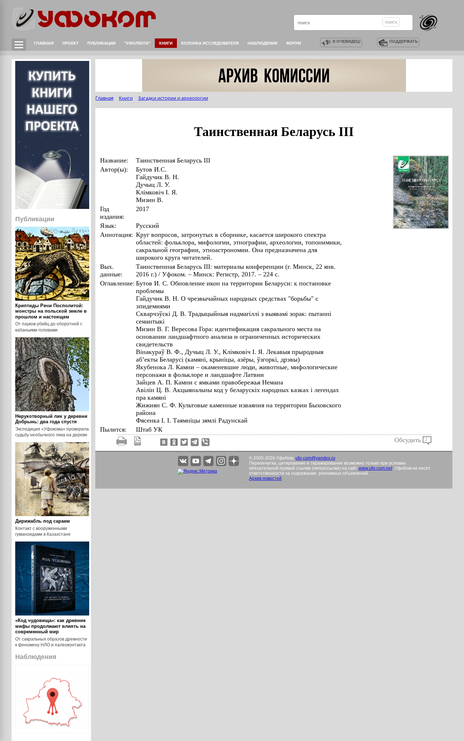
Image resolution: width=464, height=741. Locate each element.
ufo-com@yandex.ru (315, 458)
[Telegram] (195, 441)
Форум (293, 43)
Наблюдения (262, 43)
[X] (183, 441)
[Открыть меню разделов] (19, 44)
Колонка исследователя (210, 43)
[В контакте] (163, 441)
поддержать (403, 41)
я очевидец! (346, 41)
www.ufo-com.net (375, 468)
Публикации (101, 43)
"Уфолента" (137, 43)
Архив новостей (265, 478)
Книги (166, 43)
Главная (44, 43)
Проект (70, 43)
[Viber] (206, 441)
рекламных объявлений (343, 473)
